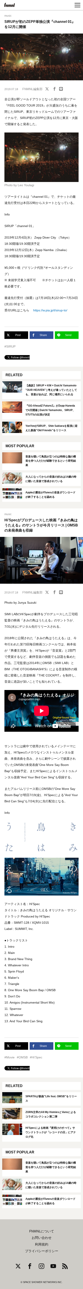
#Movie (9, 1057)
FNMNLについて (41, 1231)
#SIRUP (9, 346)
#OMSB (22, 1057)
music (8, 15)
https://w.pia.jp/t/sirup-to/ (50, 310)
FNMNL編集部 (32, 89)
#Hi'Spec (36, 1057)
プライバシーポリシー (41, 1251)
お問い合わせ (42, 1238)
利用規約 (41, 1244)
